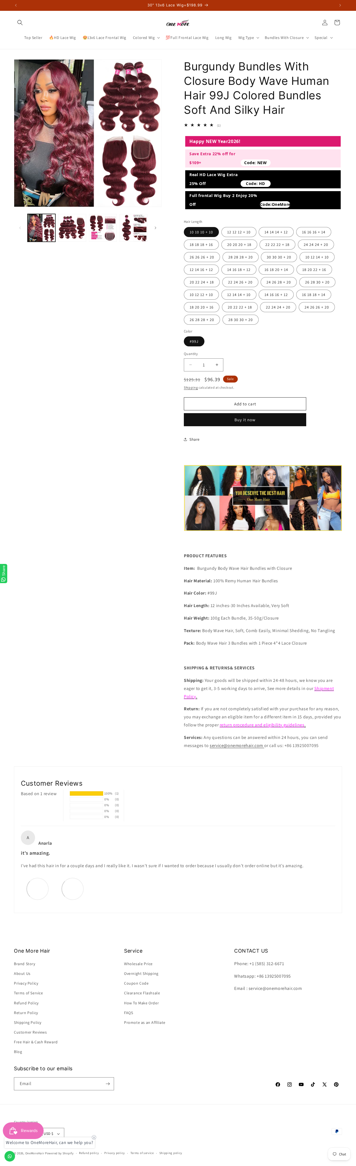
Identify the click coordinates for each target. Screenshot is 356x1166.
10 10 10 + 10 (201, 232)
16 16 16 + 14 (313, 232)
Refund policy (89, 1153)
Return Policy (26, 1012)
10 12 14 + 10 (317, 257)
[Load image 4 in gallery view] (133, 228)
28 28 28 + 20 (240, 257)
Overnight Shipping (141, 973)
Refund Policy (26, 1002)
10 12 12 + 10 (201, 294)
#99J (194, 341)
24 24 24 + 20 (316, 244)
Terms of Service (28, 992)
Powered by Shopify (59, 1153)
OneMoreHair (34, 1153)
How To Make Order (141, 1002)
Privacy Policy (26, 983)
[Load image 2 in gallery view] (72, 228)
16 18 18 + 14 (313, 294)
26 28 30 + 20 (317, 282)
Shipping (191, 387)
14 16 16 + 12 (276, 294)
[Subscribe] (108, 1083)
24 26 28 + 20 (278, 282)
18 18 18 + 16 (201, 244)
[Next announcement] (340, 5)
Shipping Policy (27, 1022)
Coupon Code (136, 983)
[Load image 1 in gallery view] (41, 228)
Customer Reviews (30, 1032)
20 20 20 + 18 (239, 244)
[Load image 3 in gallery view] (103, 228)
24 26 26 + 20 (317, 307)
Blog (18, 1051)
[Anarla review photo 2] (72, 888)
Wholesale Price (138, 963)
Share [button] (194, 439)
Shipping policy (170, 1153)
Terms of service (142, 1153)
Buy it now (245, 419)
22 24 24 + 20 (278, 307)
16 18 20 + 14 (276, 269)
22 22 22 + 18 (277, 244)
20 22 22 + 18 (240, 307)
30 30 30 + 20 (279, 257)
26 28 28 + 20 (202, 319)
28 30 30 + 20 (240, 319)
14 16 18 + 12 (239, 269)
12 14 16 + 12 (201, 269)
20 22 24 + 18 (202, 282)
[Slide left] (20, 228)
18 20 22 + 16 (314, 269)
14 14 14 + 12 (276, 232)
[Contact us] (9, 1156)
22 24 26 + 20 (240, 282)
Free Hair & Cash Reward (36, 1041)
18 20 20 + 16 (202, 307)
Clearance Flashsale (142, 992)
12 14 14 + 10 (239, 294)
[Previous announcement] (16, 5)
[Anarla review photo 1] (37, 888)
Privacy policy (114, 1153)
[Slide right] (155, 228)
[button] (20, 22)
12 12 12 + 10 (239, 232)
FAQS (128, 1012)
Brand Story (24, 963)
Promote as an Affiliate (144, 1022)
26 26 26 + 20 (202, 257)
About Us (22, 973)
